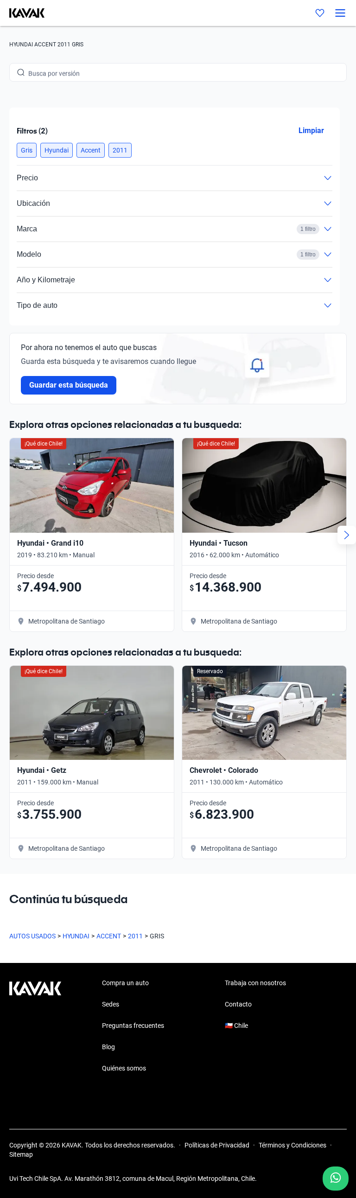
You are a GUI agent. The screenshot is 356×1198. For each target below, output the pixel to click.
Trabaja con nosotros (255, 983)
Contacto (238, 1004)
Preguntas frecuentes (133, 1025)
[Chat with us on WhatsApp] (335, 1178)
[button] (27, 150)
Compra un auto (125, 983)
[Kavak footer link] (35, 1026)
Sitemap (21, 1154)
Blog (108, 1047)
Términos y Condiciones (292, 1145)
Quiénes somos (124, 1068)
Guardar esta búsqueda (68, 385)
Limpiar (311, 130)
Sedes (110, 1004)
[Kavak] (22, 13)
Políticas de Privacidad (216, 1145)
